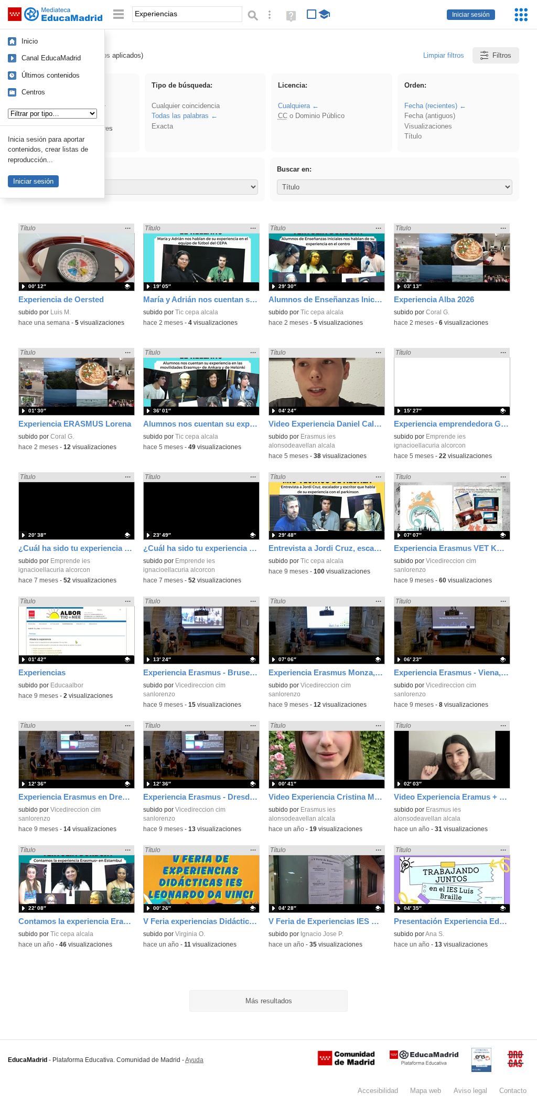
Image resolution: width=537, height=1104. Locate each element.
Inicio (30, 41)
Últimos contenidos (51, 75)
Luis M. (60, 312)
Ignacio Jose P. (321, 934)
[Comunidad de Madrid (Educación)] (346, 1063)
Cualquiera (294, 106)
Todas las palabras (180, 116)
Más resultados (268, 1001)
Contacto (513, 1091)
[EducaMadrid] (424, 1063)
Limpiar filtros (443, 55)
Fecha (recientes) (430, 106)
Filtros (501, 55)
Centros (33, 92)
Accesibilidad (378, 1091)
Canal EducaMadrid (51, 58)
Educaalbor (66, 685)
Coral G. (437, 312)
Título (413, 136)
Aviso (470, 1091)
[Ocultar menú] (118, 14)
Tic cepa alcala (196, 312)
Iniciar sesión (471, 15)
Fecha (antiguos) (429, 116)
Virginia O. (190, 934)
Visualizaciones (428, 126)
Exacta (162, 126)
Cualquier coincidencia (186, 106)
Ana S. (434, 934)
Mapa (425, 1091)
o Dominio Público (311, 116)
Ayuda (194, 1060)
